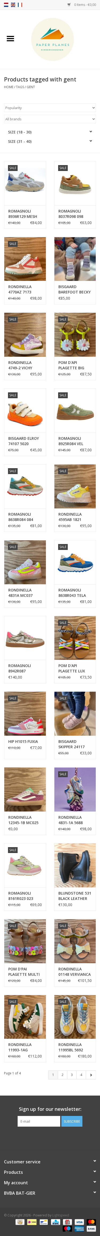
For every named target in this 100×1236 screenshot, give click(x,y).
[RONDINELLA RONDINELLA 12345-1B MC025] (25, 789)
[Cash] (19, 1222)
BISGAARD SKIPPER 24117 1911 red (71, 744)
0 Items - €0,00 (84, 4)
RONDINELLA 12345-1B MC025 (23, 820)
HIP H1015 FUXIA (23, 741)
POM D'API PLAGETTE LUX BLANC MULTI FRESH (71, 668)
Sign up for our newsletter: (50, 1109)
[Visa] (79, 1222)
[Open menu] (10, 38)
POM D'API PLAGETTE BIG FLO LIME (71, 365)
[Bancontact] (43, 1222)
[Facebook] (45, 1137)
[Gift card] (67, 1222)
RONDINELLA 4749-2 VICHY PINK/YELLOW (20, 365)
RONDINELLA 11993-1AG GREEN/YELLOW (22, 1047)
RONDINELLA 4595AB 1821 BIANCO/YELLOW (73, 517)
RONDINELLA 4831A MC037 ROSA (20, 592)
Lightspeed (60, 1215)
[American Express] (79, 1228)
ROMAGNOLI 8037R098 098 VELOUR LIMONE (73, 214)
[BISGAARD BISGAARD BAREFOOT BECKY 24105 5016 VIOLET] (75, 259)
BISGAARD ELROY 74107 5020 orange (23, 441)
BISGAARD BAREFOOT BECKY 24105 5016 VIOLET (74, 289)
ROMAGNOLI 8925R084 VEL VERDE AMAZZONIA (70, 441)
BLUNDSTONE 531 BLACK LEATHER (74, 896)
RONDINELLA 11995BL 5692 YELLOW (70, 1047)
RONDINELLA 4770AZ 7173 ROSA (19, 289)
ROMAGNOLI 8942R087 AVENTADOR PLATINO (19, 668)
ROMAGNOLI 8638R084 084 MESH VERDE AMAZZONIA (20, 517)
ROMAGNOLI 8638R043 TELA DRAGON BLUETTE (72, 592)
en (13, 5)
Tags (20, 87)
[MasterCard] (90, 1222)
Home (8, 87)
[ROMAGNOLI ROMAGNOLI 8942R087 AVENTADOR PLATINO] (25, 638)
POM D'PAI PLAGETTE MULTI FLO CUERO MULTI (24, 971)
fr (20, 5)
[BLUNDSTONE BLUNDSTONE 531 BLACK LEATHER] (75, 865)
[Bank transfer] (90, 1228)
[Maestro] (67, 1228)
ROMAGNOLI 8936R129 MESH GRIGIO (22, 214)
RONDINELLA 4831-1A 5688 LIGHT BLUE (70, 820)
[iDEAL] (31, 1222)
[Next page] (91, 1075)
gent (31, 87)
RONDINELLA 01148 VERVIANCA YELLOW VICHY (74, 971)
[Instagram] (55, 1137)
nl (6, 5)
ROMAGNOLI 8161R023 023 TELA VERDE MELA (24, 896)
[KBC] (55, 1222)
